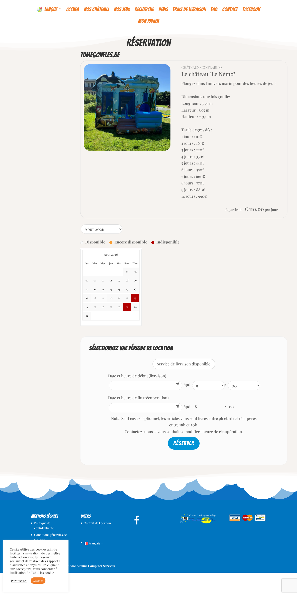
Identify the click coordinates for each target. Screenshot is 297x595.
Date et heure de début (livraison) (137, 375)
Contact (230, 9)
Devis (163, 9)
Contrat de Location (97, 523)
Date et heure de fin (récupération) (138, 397)
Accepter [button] (38, 580)
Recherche (144, 9)
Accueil (72, 9)
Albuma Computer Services (96, 566)
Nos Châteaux (96, 9)
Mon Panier (148, 22)
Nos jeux (122, 9)
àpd (187, 384)
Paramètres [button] (19, 581)
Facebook (251, 9)
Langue (49, 9)
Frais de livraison (189, 9)
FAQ (214, 9)
